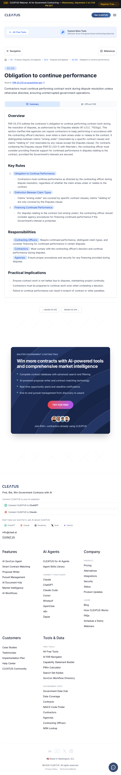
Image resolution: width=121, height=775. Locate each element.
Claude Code (50, 590)
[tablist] (60, 104)
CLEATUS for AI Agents (56, 561)
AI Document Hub (12, 582)
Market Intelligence (12, 587)
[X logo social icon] (64, 751)
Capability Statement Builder (59, 662)
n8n (45, 611)
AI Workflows (9, 593)
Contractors (49, 712)
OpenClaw (49, 606)
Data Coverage (51, 696)
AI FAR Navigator (52, 656)
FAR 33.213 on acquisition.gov (27, 82)
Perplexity (42, 525)
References (109, 51)
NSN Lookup (50, 728)
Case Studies (9, 647)
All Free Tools (50, 651)
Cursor (47, 595)
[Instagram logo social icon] (71, 751)
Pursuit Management (13, 577)
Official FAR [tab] (90, 104)
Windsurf (48, 600)
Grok (56, 525)
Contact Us (8, 537)
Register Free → (109, 4)
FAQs (86, 615)
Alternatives (90, 570)
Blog (86, 604)
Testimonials (9, 652)
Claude (26, 525)
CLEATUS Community (14, 668)
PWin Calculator (52, 667)
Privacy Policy (51, 769)
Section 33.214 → (71, 309)
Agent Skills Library (54, 566)
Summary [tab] (34, 104)
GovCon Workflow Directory (59, 678)
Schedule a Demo (93, 620)
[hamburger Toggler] (114, 15)
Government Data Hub (55, 691)
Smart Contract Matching (16, 566)
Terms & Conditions (68, 769)
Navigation (15, 51)
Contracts (48, 701)
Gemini (70, 525)
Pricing (87, 565)
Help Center (9, 663)
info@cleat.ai (9, 532)
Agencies (48, 717)
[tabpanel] (60, 203)
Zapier (46, 616)
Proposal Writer (11, 571)
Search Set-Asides (53, 672)
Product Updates (93, 591)
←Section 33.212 (49, 309)
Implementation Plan (13, 658)
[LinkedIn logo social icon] (50, 751)
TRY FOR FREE (60, 404)
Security (88, 581)
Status (87, 586)
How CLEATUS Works (96, 610)
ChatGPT (11, 525)
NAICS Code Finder (54, 707)
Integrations (90, 576)
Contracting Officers (54, 722)
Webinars (89, 626)
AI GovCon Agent (12, 561)
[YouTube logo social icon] (57, 751)
